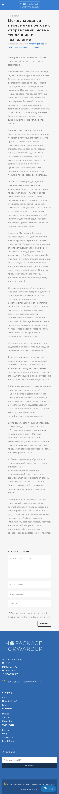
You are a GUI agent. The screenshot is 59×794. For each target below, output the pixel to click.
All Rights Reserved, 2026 (36, 784)
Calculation (7, 721)
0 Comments (22, 47)
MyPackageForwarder (15, 784)
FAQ (4, 705)
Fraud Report (8, 741)
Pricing (5, 713)
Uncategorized (36, 43)
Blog (4, 733)
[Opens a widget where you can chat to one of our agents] (48, 789)
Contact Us (7, 737)
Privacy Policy (33, 789)
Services (6, 717)
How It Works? (9, 701)
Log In (5, 730)
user (10, 47)
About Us (6, 697)
